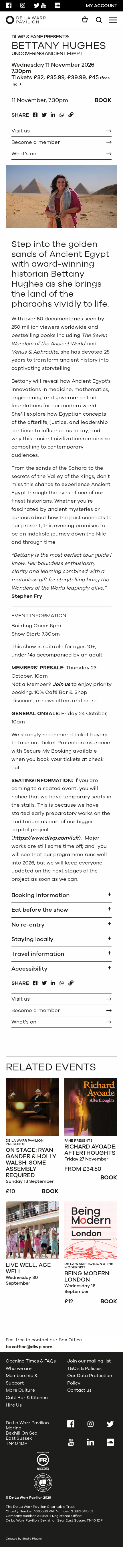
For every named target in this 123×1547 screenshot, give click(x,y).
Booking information (40, 895)
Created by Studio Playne (24, 1538)
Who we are (18, 1368)
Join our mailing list (89, 1361)
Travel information (37, 954)
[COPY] (70, 113)
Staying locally (32, 939)
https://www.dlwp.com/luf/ (46, 837)
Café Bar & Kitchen (27, 1398)
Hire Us (14, 1405)
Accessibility (29, 969)
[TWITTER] (44, 113)
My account (101, 6)
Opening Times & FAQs (31, 1361)
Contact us (79, 1390)
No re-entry (28, 925)
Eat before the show (39, 910)
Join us (61, 684)
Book (50, 1191)
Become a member (35, 142)
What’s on (23, 153)
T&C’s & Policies (84, 1368)
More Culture (20, 1390)
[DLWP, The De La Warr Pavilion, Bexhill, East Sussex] (26, 20)
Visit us (20, 130)
